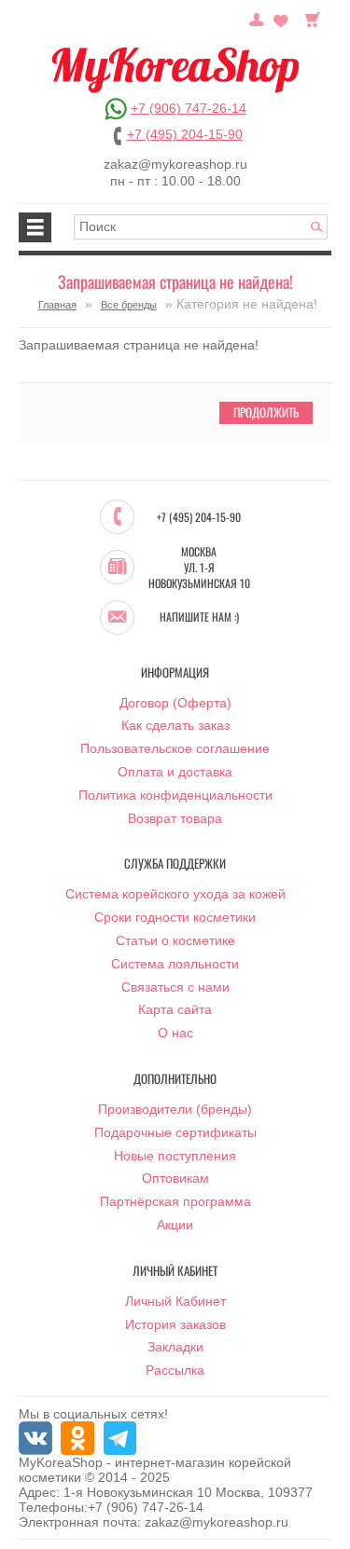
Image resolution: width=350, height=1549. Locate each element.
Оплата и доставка (175, 771)
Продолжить (266, 412)
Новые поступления (175, 1155)
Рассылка (175, 1370)
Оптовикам (175, 1178)
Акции (175, 1224)
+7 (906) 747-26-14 (188, 108)
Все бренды (129, 304)
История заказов (175, 1324)
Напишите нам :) (199, 617)
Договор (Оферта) (175, 702)
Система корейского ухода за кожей (175, 893)
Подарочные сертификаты (175, 1132)
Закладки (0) (281, 17)
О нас (175, 1032)
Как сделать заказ (175, 725)
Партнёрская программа (175, 1201)
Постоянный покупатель (256, 17)
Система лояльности (175, 963)
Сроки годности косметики (175, 917)
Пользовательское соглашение (175, 748)
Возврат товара (175, 818)
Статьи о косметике (175, 940)
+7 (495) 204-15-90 (185, 134)
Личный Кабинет (175, 1301)
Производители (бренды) (175, 1109)
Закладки (175, 1346)
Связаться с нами (175, 987)
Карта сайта (175, 1009)
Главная (57, 304)
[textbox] (201, 227)
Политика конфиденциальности (175, 795)
